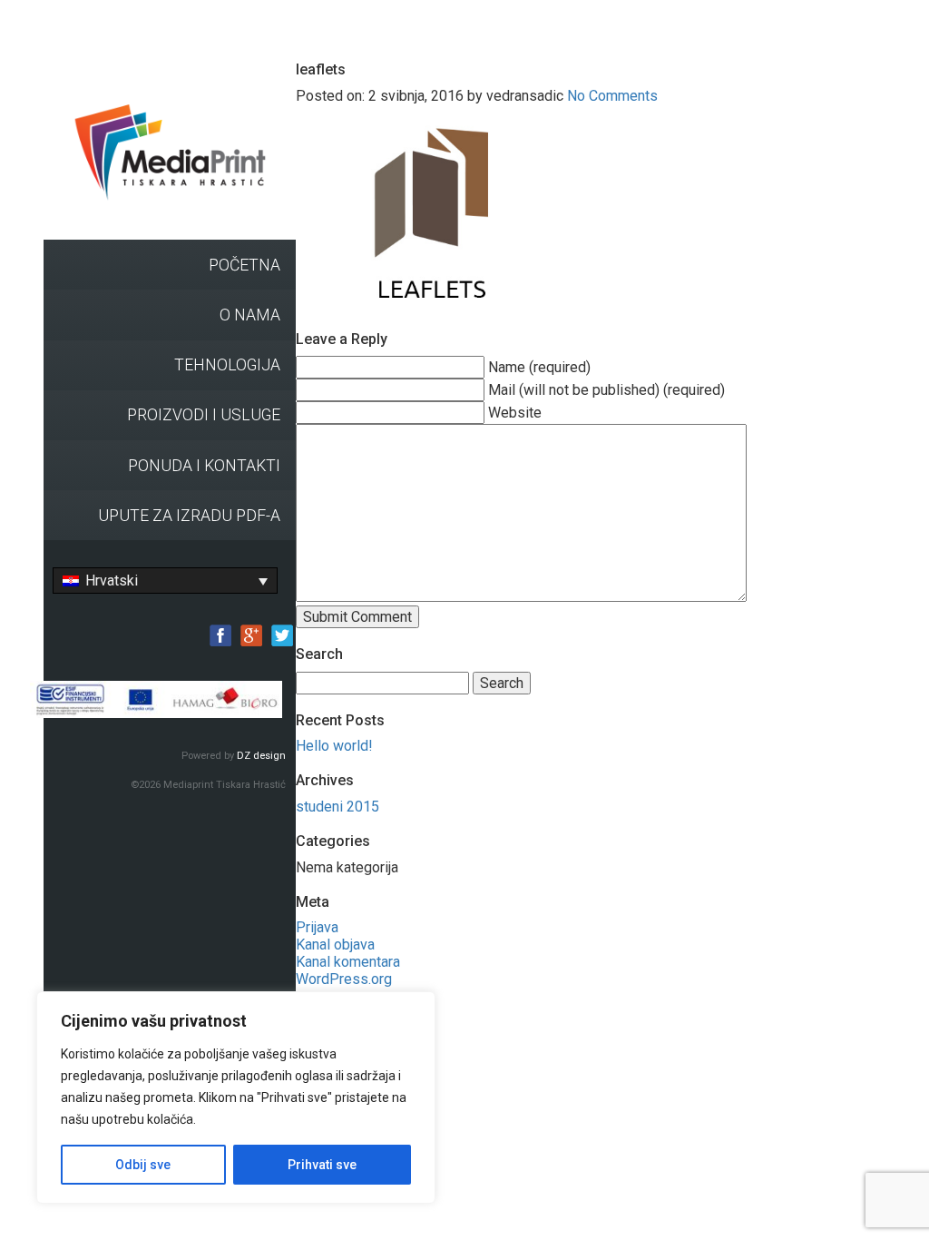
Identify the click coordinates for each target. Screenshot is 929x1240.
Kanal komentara (348, 961)
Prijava (317, 927)
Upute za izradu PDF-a (189, 516)
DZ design (261, 756)
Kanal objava (335, 944)
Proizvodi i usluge (203, 415)
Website (515, 412)
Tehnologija (227, 365)
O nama (250, 315)
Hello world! (334, 745)
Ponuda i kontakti (204, 466)
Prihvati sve (322, 1164)
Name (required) (539, 367)
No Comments (612, 95)
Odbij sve (143, 1164)
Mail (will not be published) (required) (606, 390)
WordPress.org (344, 979)
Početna (244, 265)
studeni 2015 (337, 806)
